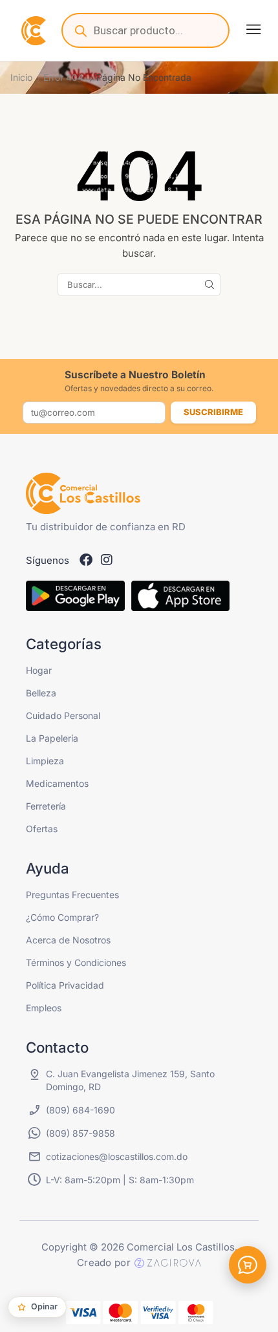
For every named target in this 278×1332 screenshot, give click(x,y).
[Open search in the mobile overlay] (145, 30)
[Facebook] (86, 560)
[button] (253, 29)
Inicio (21, 77)
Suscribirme (213, 412)
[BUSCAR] (209, 284)
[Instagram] (106, 560)
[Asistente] (247, 1265)
